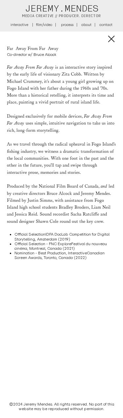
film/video (44, 24)
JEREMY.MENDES (61, 8)
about (86, 24)
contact (106, 24)
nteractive (19, 24)
